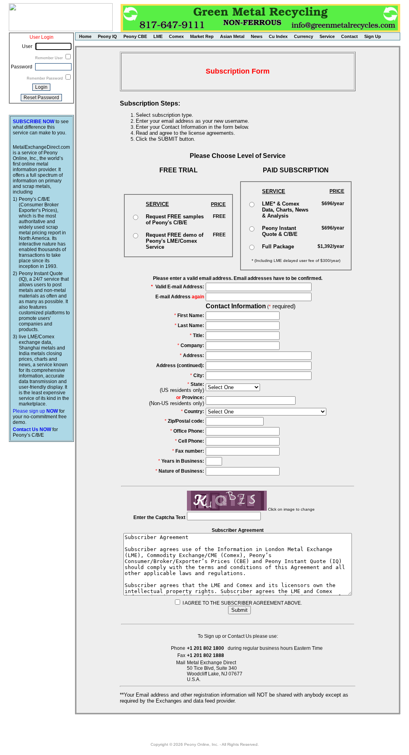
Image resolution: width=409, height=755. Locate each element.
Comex (176, 36)
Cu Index (278, 36)
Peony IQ (107, 36)
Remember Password (45, 78)
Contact (349, 36)
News (256, 36)
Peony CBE (135, 36)
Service (327, 36)
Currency (303, 36)
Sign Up (372, 36)
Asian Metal (232, 36)
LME (158, 36)
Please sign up (35, 411)
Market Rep (202, 36)
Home (85, 36)
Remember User (49, 58)
